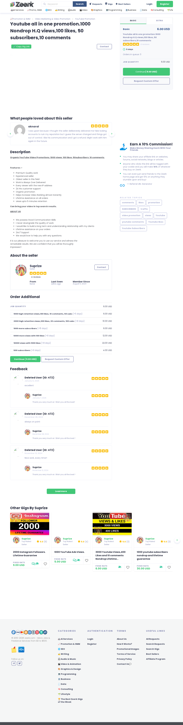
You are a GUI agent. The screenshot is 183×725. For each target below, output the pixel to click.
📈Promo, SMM (34, 10)
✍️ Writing (63, 654)
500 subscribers (27, 350)
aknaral (33, 126)
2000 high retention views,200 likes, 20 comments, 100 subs (49, 321)
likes (141, 202)
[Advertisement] (146, 115)
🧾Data (143, 10)
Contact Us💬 (124, 664)
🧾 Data (62, 684)
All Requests (152, 639)
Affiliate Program (155, 659)
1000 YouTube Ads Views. (69, 552)
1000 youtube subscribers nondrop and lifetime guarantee (152, 555)
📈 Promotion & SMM (69, 644)
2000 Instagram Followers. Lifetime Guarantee (29, 553)
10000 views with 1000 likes (32, 343)
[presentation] (10, 134)
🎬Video (83, 10)
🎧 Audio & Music (67, 659)
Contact (101, 267)
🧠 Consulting (65, 689)
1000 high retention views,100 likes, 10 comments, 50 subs (48, 314)
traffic (144, 209)
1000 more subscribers (31, 328)
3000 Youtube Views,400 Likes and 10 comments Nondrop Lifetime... (111, 555)
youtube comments (133, 221)
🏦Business (130, 10)
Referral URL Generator (141, 184)
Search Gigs (152, 649)
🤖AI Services (17, 10)
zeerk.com (30, 638)
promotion (154, 202)
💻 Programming (67, 674)
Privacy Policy (124, 659)
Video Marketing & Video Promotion (52, 18)
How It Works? (124, 644)
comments (128, 202)
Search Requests (155, 644)
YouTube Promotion (85, 18)
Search (80, 4)
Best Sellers (152, 654)
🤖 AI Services (65, 639)
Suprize (36, 394)
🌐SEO (48, 10)
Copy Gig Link (21, 46)
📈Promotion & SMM (20, 18)
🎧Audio (72, 10)
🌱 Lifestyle (64, 694)
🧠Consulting (157, 10)
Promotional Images (128, 649)
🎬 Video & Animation (69, 664)
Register (164, 4)
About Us (122, 639)
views (148, 215)
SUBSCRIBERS (129, 209)
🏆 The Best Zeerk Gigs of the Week (70, 700)
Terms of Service (126, 654)
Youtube (160, 215)
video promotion (131, 215)
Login (149, 4)
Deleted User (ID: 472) (39, 377)
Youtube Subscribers (133, 228)
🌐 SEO (61, 649)
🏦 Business (64, 679)
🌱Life (170, 10)
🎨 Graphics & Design (69, 669)
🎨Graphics (96, 10)
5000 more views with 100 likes (34, 336)
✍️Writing (59, 10)
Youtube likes (155, 221)
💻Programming (114, 10)
